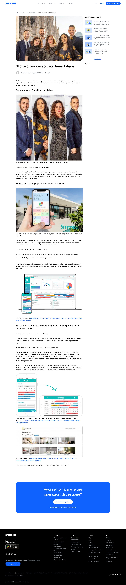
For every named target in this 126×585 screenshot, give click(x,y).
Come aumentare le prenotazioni (59, 573)
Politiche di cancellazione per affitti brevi (15, 575)
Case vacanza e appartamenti (75, 538)
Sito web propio (58, 552)
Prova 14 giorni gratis (113, 3)
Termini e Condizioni (111, 550)
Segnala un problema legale (111, 558)
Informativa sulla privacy (112, 552)
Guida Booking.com (10, 573)
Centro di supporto (94, 561)
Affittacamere (75, 542)
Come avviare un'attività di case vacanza (78, 573)
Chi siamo (108, 540)
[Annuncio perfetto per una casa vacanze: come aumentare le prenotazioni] (97, 22)
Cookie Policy (109, 555)
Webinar (91, 542)
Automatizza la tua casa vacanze (42, 573)
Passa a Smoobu (75, 551)
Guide (90, 540)
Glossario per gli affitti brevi (94, 553)
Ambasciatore (110, 542)
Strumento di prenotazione (57, 545)
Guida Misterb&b (28, 573)
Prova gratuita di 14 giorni (95, 550)
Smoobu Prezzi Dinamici (60, 560)
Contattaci (92, 559)
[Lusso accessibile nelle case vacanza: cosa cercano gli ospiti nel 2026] (97, 44)
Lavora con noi (110, 545)
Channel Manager (59, 542)
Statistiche (57, 557)
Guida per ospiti (58, 555)
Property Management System (60, 538)
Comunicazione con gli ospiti (60, 549)
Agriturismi (74, 549)
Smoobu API (109, 547)
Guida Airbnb (19, 573)
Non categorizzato (31, 12)
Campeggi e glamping (77, 547)
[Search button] (96, 3)
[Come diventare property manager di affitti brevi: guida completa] (97, 51)
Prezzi (107, 538)
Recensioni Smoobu (94, 547)
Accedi (102, 3)
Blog (23, 12)
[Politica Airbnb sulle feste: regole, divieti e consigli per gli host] (97, 37)
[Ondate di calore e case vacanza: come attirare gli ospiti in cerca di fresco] (97, 30)
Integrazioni (92, 545)
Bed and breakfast (76, 544)
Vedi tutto (97, 59)
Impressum (109, 561)
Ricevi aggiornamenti (13, 564)
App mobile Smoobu (94, 556)
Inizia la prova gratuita (63, 502)
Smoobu (16, 13)
